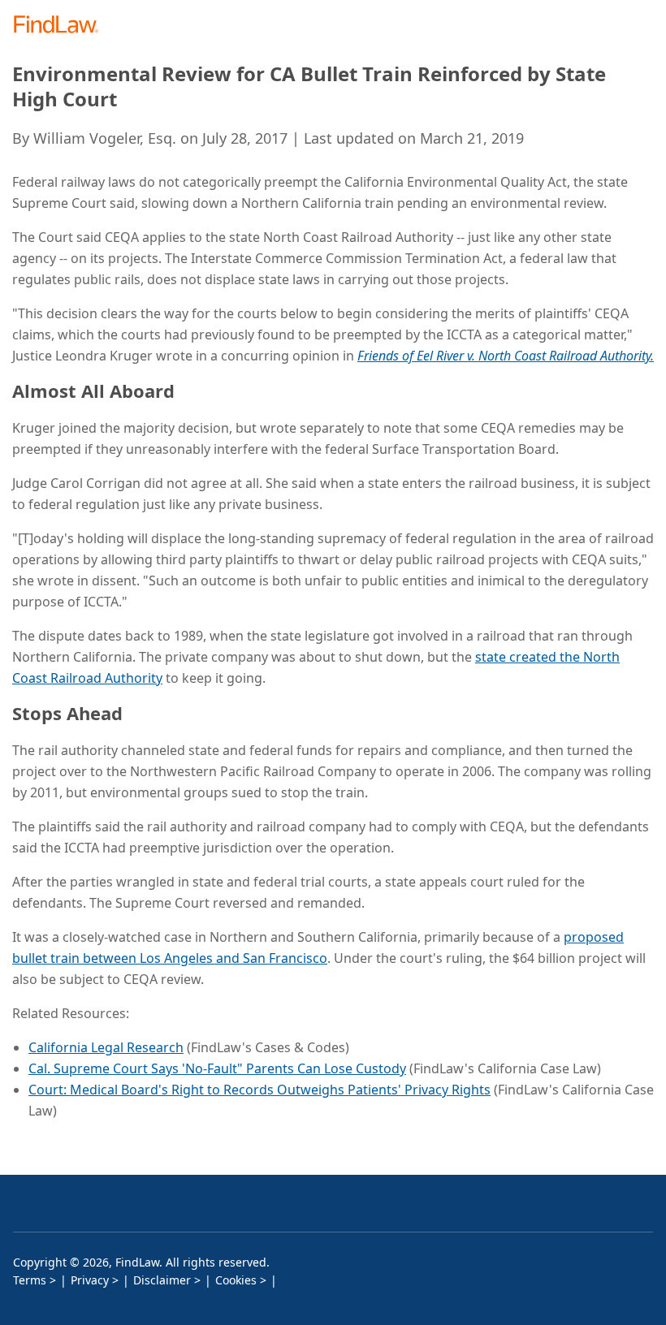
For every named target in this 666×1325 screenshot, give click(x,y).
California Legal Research (106, 1047)
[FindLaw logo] (61, 26)
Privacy (90, 1280)
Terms (29, 1280)
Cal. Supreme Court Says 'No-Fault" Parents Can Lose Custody (217, 1068)
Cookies (236, 1280)
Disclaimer (162, 1280)
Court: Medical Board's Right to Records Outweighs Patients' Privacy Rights (259, 1089)
